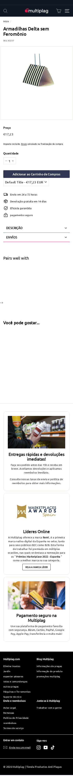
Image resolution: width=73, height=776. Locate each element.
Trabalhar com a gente (49, 707)
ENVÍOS (11, 237)
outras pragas (10, 686)
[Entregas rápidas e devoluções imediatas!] (36, 432)
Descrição (14, 228)
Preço (7, 127)
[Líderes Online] (36, 511)
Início (6, 21)
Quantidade (10, 153)
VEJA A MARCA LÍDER (36, 567)
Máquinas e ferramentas (16, 691)
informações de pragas (49, 666)
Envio (24, 143)
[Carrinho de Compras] (58, 11)
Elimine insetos (11, 666)
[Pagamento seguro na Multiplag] (36, 595)
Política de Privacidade (16, 717)
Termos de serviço (13, 728)
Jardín (6, 671)
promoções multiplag (48, 676)
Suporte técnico (12, 696)
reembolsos (9, 722)
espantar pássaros (13, 676)
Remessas (8, 712)
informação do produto (50, 671)
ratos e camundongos (15, 681)
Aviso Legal (9, 707)
